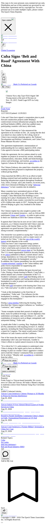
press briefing (13, 303)
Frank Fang (5, 109)
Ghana (12, 215)
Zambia (22, 215)
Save (4, 82)
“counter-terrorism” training (11, 263)
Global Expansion (8, 50)
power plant (25, 250)
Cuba (3, 440)
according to (34, 161)
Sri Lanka (5, 442)
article (7, 255)
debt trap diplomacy (8, 444)
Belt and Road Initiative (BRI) (12, 447)
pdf (25, 277)
